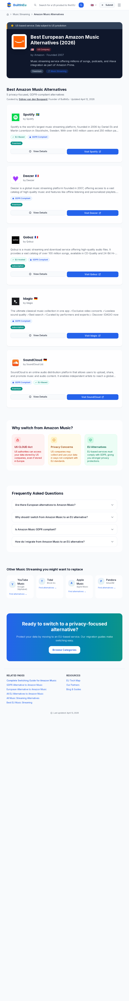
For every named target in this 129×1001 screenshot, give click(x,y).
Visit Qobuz (91, 274)
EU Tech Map (73, 680)
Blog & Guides (73, 689)
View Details (40, 151)
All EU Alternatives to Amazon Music (25, 693)
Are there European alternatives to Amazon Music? (45, 504)
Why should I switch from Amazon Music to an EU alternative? (51, 517)
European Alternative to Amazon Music (27, 689)
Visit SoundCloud (91, 397)
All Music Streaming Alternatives (23, 698)
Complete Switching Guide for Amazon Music (31, 680)
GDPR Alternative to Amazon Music (24, 685)
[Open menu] (119, 5)
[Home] (8, 14)
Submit (109, 5)
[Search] (81, 5)
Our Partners (72, 685)
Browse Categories (64, 649)
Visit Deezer (91, 213)
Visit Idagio (91, 335)
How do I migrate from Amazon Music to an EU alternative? (50, 541)
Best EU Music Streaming (19, 702)
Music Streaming (21, 14)
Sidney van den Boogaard (33, 99)
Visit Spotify (91, 151)
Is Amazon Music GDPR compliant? (35, 529)
